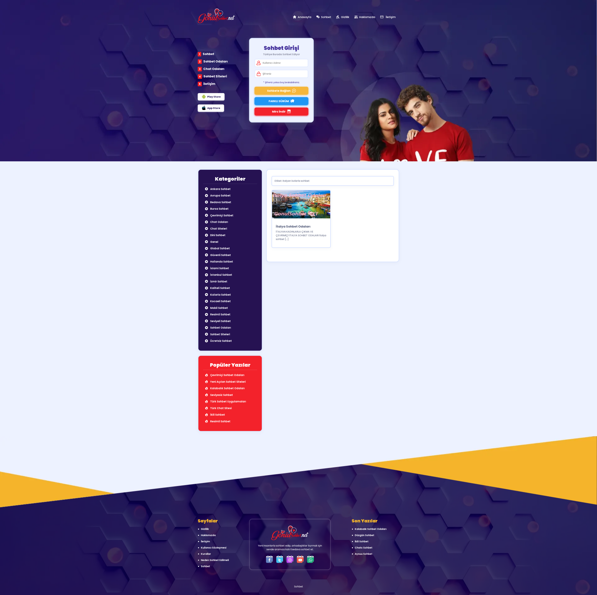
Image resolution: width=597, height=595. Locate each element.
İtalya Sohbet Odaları (293, 226)
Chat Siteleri (218, 229)
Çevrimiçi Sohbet (221, 215)
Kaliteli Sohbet (220, 288)
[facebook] (270, 559)
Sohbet (208, 54)
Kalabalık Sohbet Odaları (227, 388)
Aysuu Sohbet (363, 554)
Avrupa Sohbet (220, 195)
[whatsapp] (310, 559)
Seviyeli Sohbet (220, 321)
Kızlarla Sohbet (220, 295)
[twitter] (280, 559)
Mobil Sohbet (219, 308)
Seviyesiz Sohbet (221, 395)
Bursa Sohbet (219, 209)
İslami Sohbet (219, 268)
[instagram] (291, 559)
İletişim (209, 84)
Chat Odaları (213, 69)
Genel (214, 242)
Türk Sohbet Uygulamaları (228, 401)
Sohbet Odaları (215, 61)
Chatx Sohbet (363, 547)
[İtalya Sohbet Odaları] (301, 205)
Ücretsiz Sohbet (221, 341)
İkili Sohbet (217, 415)
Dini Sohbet (217, 235)
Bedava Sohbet (220, 202)
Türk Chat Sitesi (221, 408)
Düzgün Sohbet (364, 535)
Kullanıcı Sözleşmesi (213, 547)
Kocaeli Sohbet (220, 301)
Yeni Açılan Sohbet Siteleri (228, 382)
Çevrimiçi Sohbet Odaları (227, 375)
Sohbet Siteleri (215, 76)
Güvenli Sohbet (220, 255)
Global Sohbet (220, 248)
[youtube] (301, 559)
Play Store (214, 97)
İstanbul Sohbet (221, 275)
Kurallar (206, 554)
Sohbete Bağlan (279, 91)
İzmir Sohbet (218, 281)
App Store (213, 108)
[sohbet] (216, 16)
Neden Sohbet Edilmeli (215, 560)
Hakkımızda (208, 535)
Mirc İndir (279, 111)
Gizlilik (205, 529)
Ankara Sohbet (220, 189)
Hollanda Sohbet (221, 261)
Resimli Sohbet (220, 314)
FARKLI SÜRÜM (279, 101)
